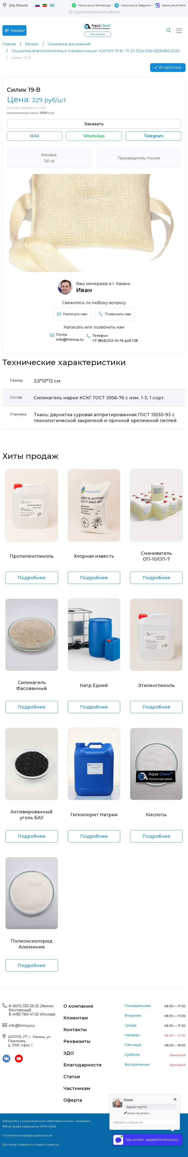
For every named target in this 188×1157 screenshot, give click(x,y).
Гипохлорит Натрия (94, 814)
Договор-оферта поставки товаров (30, 1144)
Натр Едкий (94, 685)
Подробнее (32, 577)
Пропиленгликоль (32, 556)
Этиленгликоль (156, 685)
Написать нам (75, 314)
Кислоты (156, 814)
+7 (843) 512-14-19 (115, 340)
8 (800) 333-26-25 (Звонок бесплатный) (31, 1008)
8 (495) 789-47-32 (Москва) (32, 1014)
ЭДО (68, 1053)
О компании (78, 1006)
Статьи (71, 1076)
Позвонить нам (118, 314)
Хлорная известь (94, 556)
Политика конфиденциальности (27, 1135)
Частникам (76, 1088)
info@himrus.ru (69, 339)
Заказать (94, 124)
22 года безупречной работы (94, 12)
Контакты (75, 1029)
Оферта (72, 1100)
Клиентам (75, 1018)
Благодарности (82, 1065)
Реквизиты (77, 1041)
